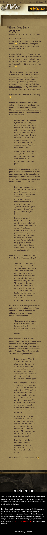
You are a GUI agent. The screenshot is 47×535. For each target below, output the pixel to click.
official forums (28, 64)
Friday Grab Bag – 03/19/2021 (19, 29)
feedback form (17, 64)
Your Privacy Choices (23, 532)
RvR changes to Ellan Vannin (26, 54)
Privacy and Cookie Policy (23, 521)
